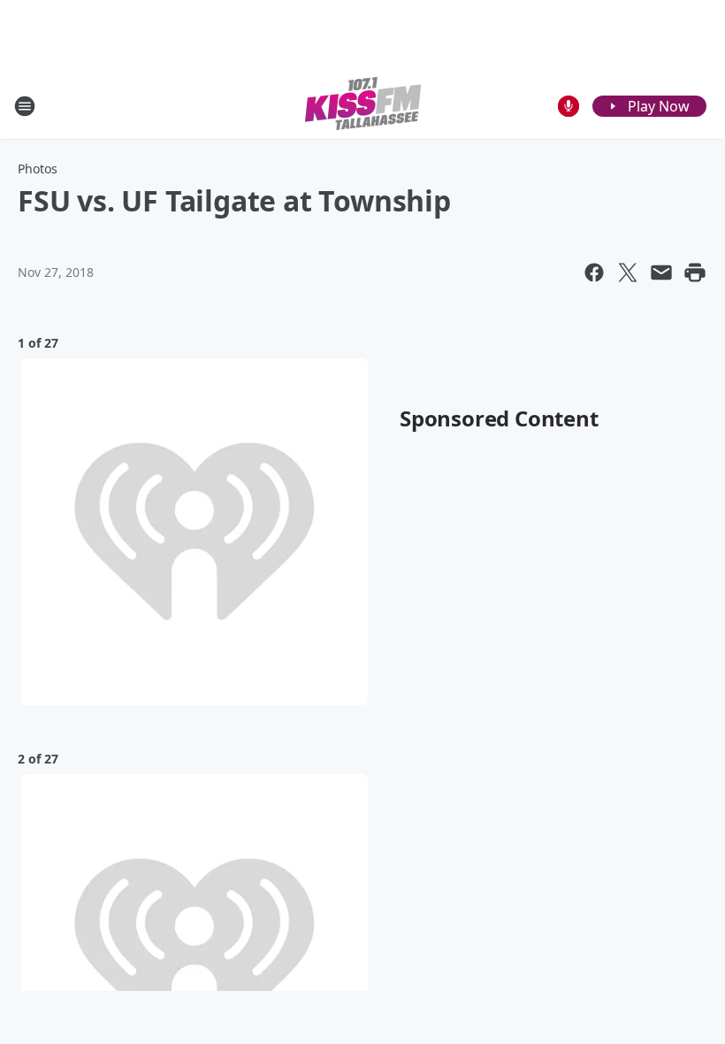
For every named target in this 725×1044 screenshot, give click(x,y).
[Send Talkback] (568, 106)
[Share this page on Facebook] (594, 272)
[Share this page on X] (627, 272)
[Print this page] (695, 272)
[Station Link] (363, 105)
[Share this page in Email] (661, 272)
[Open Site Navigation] (24, 106)
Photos (37, 168)
